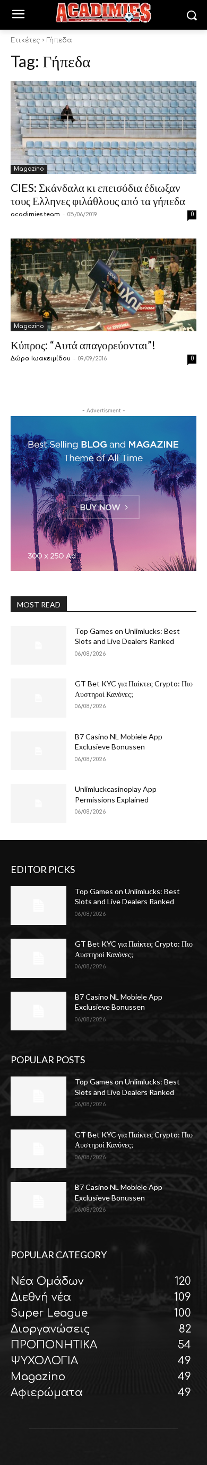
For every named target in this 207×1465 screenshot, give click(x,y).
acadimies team (35, 214)
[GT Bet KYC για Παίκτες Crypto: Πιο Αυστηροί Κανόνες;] (38, 698)
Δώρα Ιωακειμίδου (41, 358)
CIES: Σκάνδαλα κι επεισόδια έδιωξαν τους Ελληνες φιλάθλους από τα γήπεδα (98, 194)
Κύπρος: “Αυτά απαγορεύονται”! (83, 344)
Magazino (29, 169)
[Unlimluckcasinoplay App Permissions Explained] (38, 803)
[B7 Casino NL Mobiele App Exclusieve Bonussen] (38, 751)
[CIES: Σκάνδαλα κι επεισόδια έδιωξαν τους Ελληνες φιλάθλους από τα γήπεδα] (103, 127)
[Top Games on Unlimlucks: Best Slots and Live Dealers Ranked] (38, 645)
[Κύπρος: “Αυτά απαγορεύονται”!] (103, 285)
